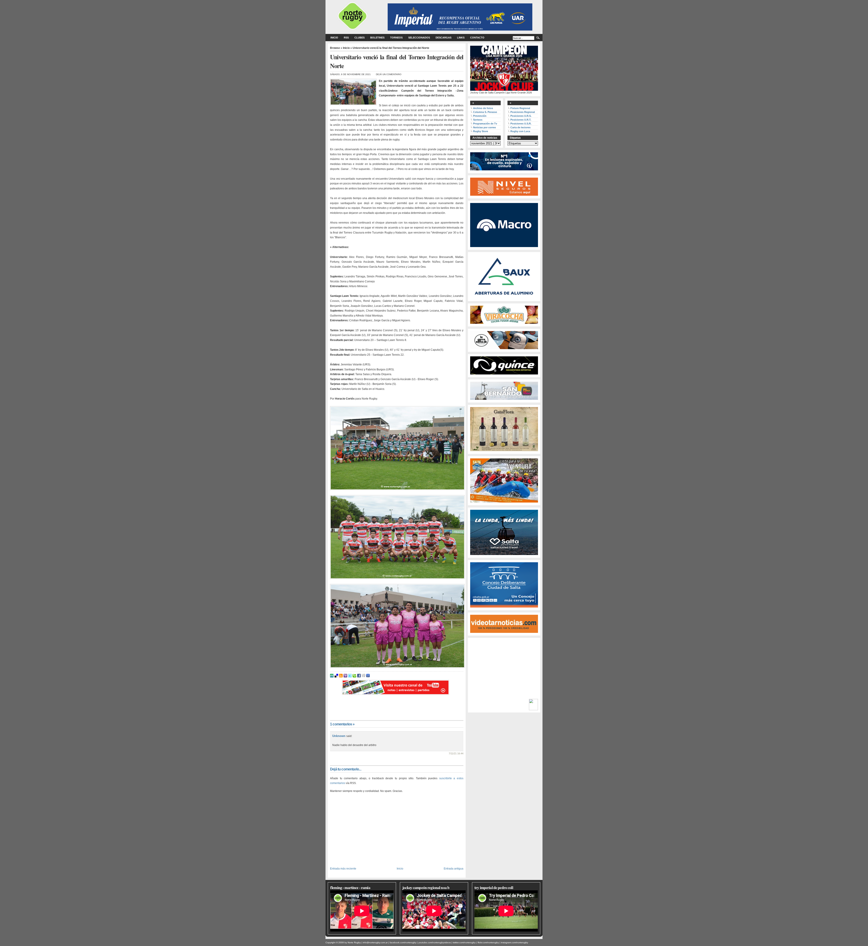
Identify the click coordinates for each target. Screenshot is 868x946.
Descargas (443, 37)
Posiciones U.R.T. (520, 119)
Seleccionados (419, 37)
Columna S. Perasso (485, 112)
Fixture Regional (520, 108)
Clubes (359, 37)
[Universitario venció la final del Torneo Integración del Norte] (396, 626)
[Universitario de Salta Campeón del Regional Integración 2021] (396, 448)
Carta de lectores (520, 127)
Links (461, 37)
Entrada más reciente (343, 868)
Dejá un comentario (388, 74)
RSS (346, 37)
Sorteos (477, 119)
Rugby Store (480, 131)
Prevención (479, 115)
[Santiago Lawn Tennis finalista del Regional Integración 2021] (396, 537)
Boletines (377, 37)
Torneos (396, 37)
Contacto (477, 37)
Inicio (334, 37)
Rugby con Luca (520, 131)
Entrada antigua (453, 868)
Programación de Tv (485, 123)
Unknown (339, 736)
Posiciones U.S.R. (520, 123)
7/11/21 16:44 (456, 753)
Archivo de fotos (483, 108)
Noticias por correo (484, 127)
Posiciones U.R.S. (520, 115)
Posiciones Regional (522, 112)
